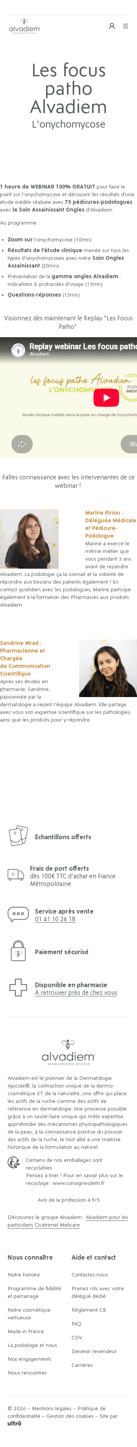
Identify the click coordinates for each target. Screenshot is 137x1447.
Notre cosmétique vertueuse (29, 1314)
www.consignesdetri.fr (79, 1183)
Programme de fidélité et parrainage (34, 1292)
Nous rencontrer (27, 1373)
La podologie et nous (32, 1345)
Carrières (82, 1365)
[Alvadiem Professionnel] (25, 26)
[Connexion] (112, 26)
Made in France (26, 1332)
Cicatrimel (47, 1225)
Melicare (70, 1225)
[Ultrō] (14, 1424)
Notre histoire (24, 1275)
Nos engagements (29, 1359)
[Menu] (125, 26)
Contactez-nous (90, 1275)
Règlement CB (89, 1310)
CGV (77, 1338)
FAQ (76, 1324)
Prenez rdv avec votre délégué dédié (98, 1292)
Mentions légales (52, 1409)
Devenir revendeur (94, 1352)
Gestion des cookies (70, 1416)
